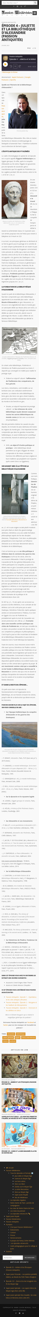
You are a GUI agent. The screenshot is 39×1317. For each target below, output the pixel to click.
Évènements (14, 1230)
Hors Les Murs (20, 1184)
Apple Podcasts (17, 77)
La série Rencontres (22, 1189)
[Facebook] (13, 6)
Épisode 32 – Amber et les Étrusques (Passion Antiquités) (19, 1083)
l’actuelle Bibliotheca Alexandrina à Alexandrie (16, 520)
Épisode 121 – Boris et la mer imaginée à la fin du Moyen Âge (19, 1152)
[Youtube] (21, 6)
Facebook (30, 1022)
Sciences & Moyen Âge (23, 1178)
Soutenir (9, 1251)
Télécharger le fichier (10, 72)
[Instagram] (17, 6)
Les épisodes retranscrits (19, 1243)
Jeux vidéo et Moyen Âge (23, 1176)
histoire (5, 1041)
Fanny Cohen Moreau (28, 1037)
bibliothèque (21, 1034)
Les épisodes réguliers (18, 1200)
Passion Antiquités (9, 22)
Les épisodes (6, 1149)
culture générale (8, 1037)
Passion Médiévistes (8, 1114)
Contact (13, 1232)
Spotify (13, 80)
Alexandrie (11, 1034)
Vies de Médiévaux (21, 1197)
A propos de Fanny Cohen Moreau (22, 1241)
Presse (12, 1235)
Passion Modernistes (13, 1219)
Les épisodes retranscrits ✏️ (20, 1214)
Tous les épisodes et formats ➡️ (21, 1173)
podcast (12, 1041)
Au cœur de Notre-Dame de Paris (22, 1208)
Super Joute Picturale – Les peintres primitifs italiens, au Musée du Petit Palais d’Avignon (19, 1118)
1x (15, 66)
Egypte (17, 1037)
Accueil (10, 1168)
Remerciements (15, 1238)
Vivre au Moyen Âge (22, 1192)
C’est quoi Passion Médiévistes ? (21, 1227)
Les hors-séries (20, 1181)
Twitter (5, 1025)
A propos (9, 1224)
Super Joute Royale (23, 1114)
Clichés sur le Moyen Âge (23, 1187)
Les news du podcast (17, 1211)
